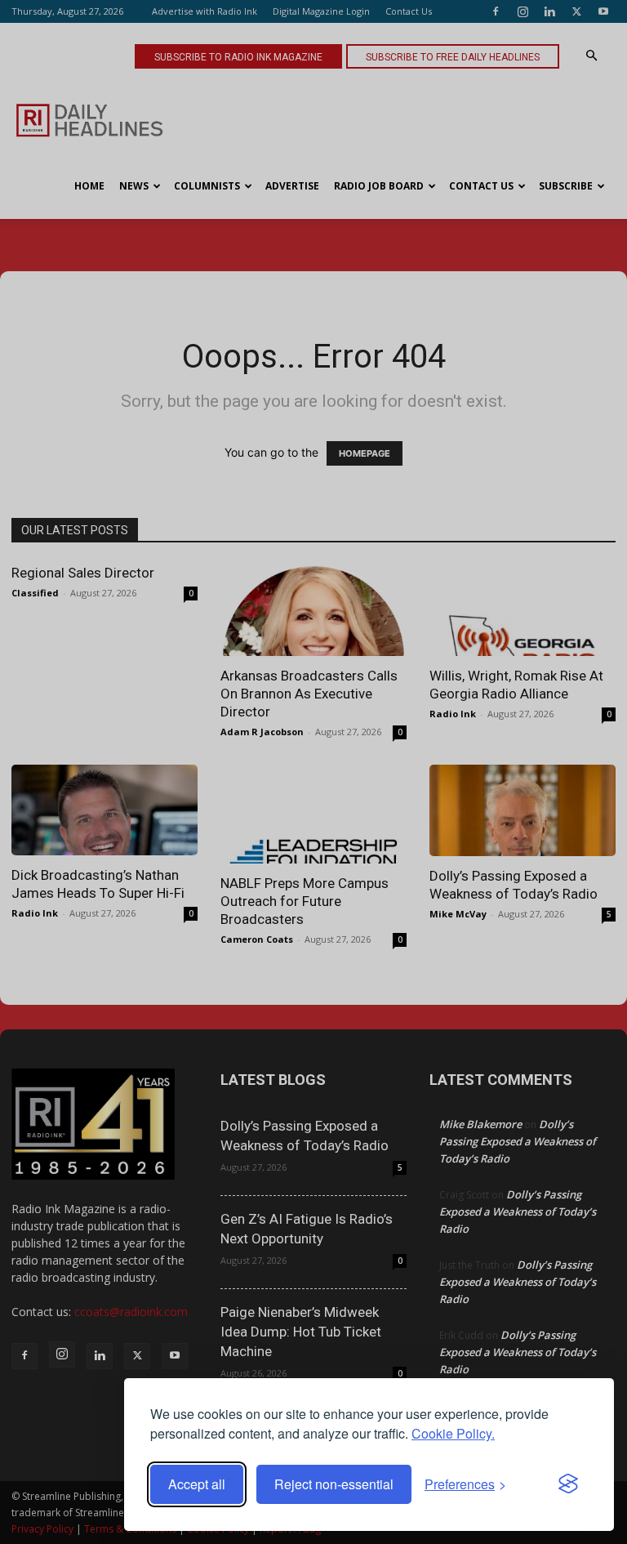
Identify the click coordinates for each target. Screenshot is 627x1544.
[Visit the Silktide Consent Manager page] (568, 1484)
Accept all (196, 1484)
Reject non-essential (334, 1484)
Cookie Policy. (453, 1433)
